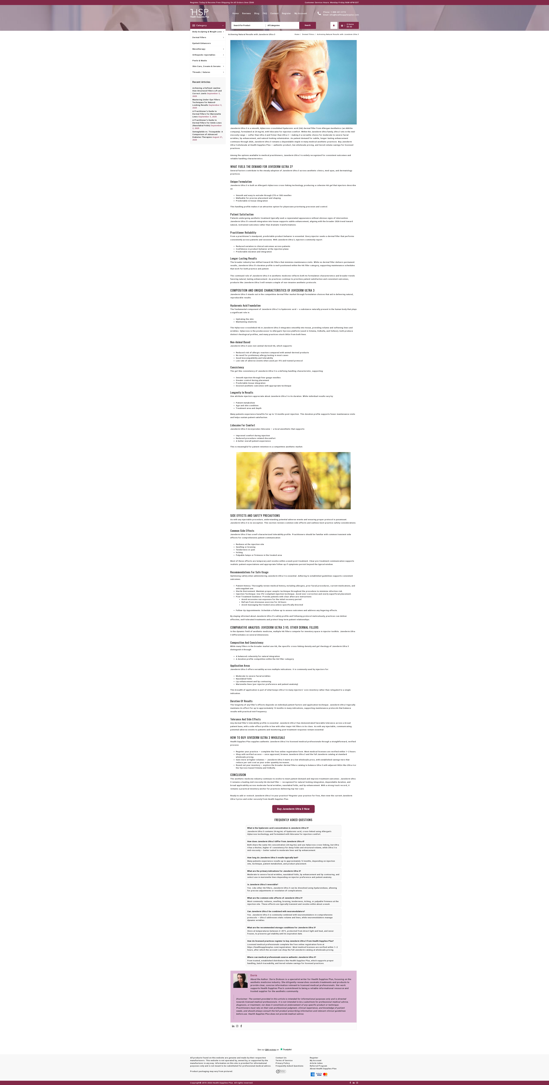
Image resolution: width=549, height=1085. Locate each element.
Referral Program (318, 1066)
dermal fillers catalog (294, 765)
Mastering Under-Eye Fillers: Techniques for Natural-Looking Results (206, 102)
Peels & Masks (199, 61)
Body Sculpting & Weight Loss (207, 32)
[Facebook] (241, 1026)
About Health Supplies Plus (323, 1069)
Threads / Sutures (201, 72)
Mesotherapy (198, 49)
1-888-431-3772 (338, 12)
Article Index (316, 1063)
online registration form (291, 752)
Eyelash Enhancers (201, 43)
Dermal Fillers (199, 37)
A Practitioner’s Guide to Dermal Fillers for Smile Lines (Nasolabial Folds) (207, 123)
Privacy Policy (283, 1063)
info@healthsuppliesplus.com (344, 15)
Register (314, 1058)
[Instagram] (237, 1026)
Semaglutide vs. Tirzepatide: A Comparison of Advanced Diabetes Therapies (207, 134)
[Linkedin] (233, 1026)
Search (308, 25)
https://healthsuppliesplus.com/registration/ (269, 947)
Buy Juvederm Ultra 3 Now (293, 808)
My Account (315, 1060)
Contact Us (281, 1058)
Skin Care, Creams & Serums (206, 66)
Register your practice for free (304, 796)
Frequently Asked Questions (289, 1066)
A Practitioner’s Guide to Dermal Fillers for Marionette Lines (206, 114)
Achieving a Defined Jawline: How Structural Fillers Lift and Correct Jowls (207, 91)
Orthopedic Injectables (203, 55)
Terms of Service (284, 1060)
